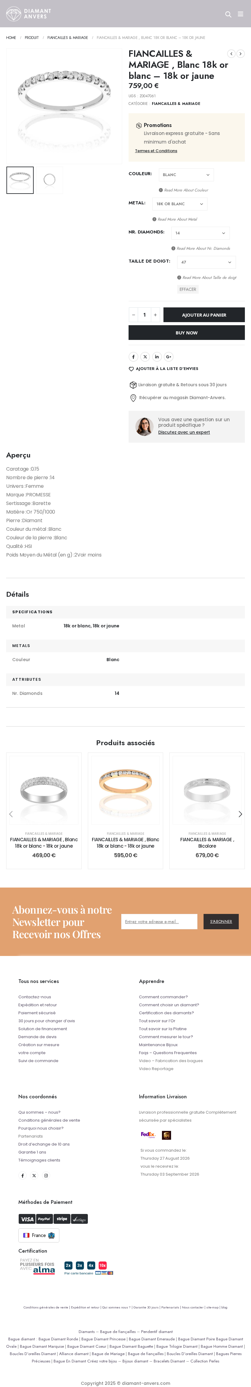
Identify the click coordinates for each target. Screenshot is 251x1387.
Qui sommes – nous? (39, 1112)
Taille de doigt (149, 261)
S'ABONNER (221, 921)
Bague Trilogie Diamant (176, 1346)
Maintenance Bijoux (158, 1045)
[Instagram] (46, 1175)
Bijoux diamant (135, 1361)
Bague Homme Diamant (222, 1346)
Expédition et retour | (86, 1307)
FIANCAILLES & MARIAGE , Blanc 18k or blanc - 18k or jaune (43, 842)
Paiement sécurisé (37, 1013)
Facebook (133, 357)
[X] (34, 1175)
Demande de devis (37, 1037)
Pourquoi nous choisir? (41, 1128)
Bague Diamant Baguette (131, 1346)
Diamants (87, 1332)
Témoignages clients (39, 1160)
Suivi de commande (38, 1061)
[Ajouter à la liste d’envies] (69, 765)
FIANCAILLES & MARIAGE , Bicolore (207, 842)
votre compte (32, 1053)
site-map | (213, 1307)
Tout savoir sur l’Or (157, 1021)
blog (224, 1307)
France (39, 1235)
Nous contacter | (194, 1307)
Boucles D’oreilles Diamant (33, 1354)
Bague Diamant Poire (196, 1339)
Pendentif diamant (157, 1332)
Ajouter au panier (204, 315)
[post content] (44, 790)
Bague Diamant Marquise (42, 1346)
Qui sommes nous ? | (117, 1307)
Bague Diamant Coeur (86, 1346)
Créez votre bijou (102, 1361)
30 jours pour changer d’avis (46, 1021)
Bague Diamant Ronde (58, 1339)
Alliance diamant (73, 1354)
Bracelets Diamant (169, 1361)
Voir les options (48, 818)
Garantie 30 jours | (147, 1307)
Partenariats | (171, 1307)
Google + (169, 357)
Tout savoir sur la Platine (163, 1029)
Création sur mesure (38, 1045)
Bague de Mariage (108, 1354)
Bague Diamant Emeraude (152, 1339)
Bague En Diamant (70, 1361)
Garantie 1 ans (32, 1152)
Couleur (140, 173)
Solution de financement (42, 1029)
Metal (136, 202)
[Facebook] (22, 1175)
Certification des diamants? (166, 1013)
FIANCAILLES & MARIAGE (176, 103)
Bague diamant (21, 1339)
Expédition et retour (37, 1005)
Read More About (185, 190)
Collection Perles (204, 1361)
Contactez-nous (34, 997)
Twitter (145, 357)
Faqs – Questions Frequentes (168, 1053)
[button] (13, 106)
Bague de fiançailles (118, 1332)
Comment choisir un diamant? (169, 1005)
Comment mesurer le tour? (166, 1037)
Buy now (187, 332)
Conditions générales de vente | (47, 1307)
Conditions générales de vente (49, 1120)
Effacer (188, 289)
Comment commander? (163, 997)
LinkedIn (157, 357)
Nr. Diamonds (146, 232)
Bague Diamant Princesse (103, 1339)
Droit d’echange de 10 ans (44, 1144)
